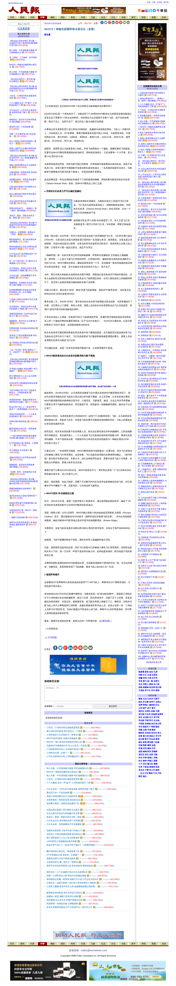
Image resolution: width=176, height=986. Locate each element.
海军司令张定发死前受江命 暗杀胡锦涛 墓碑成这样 (80, 866)
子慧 (147, 770)
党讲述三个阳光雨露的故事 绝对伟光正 (75, 834)
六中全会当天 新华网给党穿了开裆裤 (74, 820)
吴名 (140, 684)
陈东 (149, 751)
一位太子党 (143, 773)
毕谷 (140, 727)
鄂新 (145, 745)
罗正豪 (146, 702)
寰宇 (133, 17)
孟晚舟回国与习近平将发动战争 (72, 858)
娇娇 (157, 770)
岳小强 (156, 684)
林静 (140, 687)
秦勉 (140, 699)
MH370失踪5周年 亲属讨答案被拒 (72, 738)
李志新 (141, 720)
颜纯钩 (152, 705)
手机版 (159, 2)
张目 (147, 755)
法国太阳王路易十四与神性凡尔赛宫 (74, 810)
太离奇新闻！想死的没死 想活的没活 (74, 800)
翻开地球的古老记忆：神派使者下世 (74, 851)
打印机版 (52, 637)
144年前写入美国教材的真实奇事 (73, 841)
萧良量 (47, 35)
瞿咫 (149, 745)
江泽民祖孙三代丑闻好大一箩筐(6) (72, 735)
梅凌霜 (141, 672)
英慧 (140, 730)
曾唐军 (160, 714)
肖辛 (153, 690)
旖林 (149, 748)
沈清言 (154, 675)
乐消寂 (146, 717)
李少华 (152, 770)
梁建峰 (146, 687)
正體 (153, 2)
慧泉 (154, 730)
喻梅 (145, 751)
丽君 (147, 672)
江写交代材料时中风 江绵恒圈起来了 (74, 756)
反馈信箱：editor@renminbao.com (88, 950)
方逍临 (141, 690)
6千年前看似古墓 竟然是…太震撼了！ (75, 855)
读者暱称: (48, 706)
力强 (149, 678)
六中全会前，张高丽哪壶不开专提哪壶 (75, 824)
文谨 (149, 675)
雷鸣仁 (146, 705)
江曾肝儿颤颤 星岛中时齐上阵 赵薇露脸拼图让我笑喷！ (82, 886)
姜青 (145, 742)
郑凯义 (146, 684)
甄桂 (157, 727)
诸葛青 (152, 767)
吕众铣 (156, 720)
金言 (153, 724)
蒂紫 (153, 727)
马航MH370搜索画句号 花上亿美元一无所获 (77, 745)
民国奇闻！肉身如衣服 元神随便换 (72, 903)
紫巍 (155, 764)
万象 (93, 17)
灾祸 (83, 17)
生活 (103, 17)
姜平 (147, 739)
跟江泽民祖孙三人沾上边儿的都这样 (74, 838)
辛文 (145, 675)
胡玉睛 (152, 687)
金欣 (151, 672)
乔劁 (140, 745)
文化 (113, 17)
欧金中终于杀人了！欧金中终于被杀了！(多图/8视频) (80, 845)
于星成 (146, 767)
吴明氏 (148, 711)
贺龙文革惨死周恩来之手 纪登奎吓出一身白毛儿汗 (80, 907)
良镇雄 (148, 724)
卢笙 (159, 773)
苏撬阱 (154, 751)
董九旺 (150, 764)
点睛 (145, 730)
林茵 (153, 711)
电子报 (166, 2)
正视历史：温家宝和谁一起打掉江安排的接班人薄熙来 (82, 883)
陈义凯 (158, 724)
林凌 (157, 767)
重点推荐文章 (24, 34)
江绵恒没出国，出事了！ (68, 753)
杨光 (140, 702)
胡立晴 (158, 687)
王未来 (148, 714)
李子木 (148, 690)
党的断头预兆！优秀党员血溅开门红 (75, 803)
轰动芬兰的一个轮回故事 (69, 793)
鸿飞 (159, 733)
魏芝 (140, 776)
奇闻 (73, 17)
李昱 (140, 681)
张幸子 (152, 702)
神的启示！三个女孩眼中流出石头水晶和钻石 (78, 872)
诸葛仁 (150, 758)
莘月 (151, 720)
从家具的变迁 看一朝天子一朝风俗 (73, 862)
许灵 (140, 767)
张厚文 (156, 681)
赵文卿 (141, 739)
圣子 (149, 708)
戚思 (140, 751)
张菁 (140, 705)
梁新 (155, 761)
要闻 (22, 17)
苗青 (140, 736)
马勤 (155, 755)
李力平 (158, 736)
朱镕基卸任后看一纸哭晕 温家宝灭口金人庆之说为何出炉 (83, 879)
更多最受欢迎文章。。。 (156, 662)
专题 (123, 17)
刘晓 (140, 675)
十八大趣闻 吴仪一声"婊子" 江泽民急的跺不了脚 (79, 783)
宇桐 (147, 720)
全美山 (158, 702)
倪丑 (145, 764)
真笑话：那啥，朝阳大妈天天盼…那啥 (75, 817)
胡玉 (140, 717)
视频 (154, 17)
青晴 (157, 739)
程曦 (140, 678)
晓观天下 (147, 727)
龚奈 (151, 684)
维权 (144, 17)
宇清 (149, 730)
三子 (140, 764)
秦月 (154, 708)
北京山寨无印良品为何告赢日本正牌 (74, 813)
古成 (145, 699)
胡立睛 (141, 714)
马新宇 (156, 699)
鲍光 (140, 742)
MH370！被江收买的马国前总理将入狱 (75, 742)
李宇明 (156, 717)
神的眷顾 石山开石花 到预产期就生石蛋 (75, 900)
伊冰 (140, 758)
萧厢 (157, 690)
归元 (157, 705)
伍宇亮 (154, 678)
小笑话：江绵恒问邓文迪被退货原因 (74, 727)
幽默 (53, 17)
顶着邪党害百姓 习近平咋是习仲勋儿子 (75, 830)
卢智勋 (141, 724)
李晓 (155, 758)
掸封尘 (141, 711)
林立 (140, 761)
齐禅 (145, 758)
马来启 (150, 699)
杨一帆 (150, 681)
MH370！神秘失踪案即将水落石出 (73, 772)
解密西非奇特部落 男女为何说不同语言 (75, 893)
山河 (140, 708)
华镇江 (150, 761)
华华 (154, 748)
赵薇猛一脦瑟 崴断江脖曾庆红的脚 (72, 896)
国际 (63, 17)
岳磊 (154, 745)
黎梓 (145, 761)
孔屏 (155, 672)
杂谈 (164, 17)
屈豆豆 (141, 755)
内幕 (32, 17)
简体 (148, 2)
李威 (140, 748)
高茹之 (152, 736)
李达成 (152, 739)
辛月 (151, 717)
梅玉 (145, 776)
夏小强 (146, 736)
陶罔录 (141, 733)
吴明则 (148, 733)
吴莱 (151, 755)
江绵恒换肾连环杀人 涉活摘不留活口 (74, 749)
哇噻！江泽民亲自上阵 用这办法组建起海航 (77, 876)
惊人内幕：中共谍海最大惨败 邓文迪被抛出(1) (78, 775)
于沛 (155, 773)
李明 (145, 678)
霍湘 (151, 773)
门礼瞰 (156, 742)
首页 (12, 17)
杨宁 (145, 708)
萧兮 (145, 681)
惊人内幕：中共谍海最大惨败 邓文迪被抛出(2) (78, 768)
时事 (42, 17)
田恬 (145, 748)
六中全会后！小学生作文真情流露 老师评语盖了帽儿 (82, 789)
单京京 (141, 770)
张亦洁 (154, 733)
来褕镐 (154, 714)
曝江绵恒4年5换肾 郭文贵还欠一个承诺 (75, 731)
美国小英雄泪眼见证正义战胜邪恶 (74, 796)
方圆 (157, 711)
